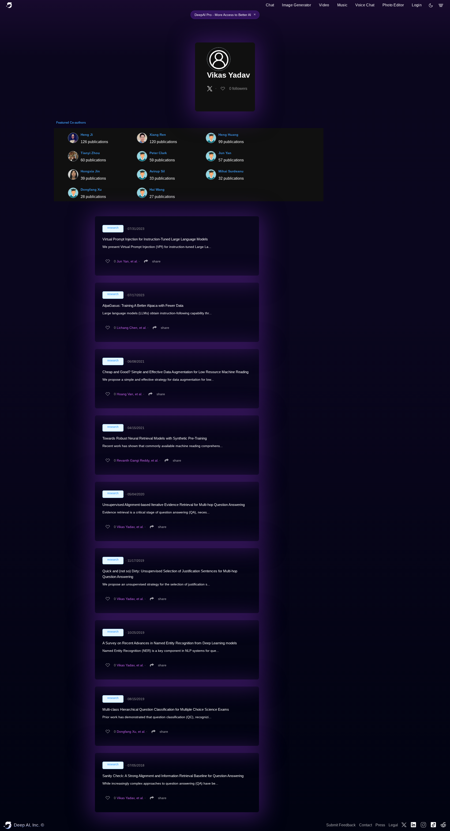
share (156, 261)
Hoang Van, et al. (129, 394)
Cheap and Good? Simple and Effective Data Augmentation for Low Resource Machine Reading (175, 372)
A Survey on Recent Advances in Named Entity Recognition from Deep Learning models (169, 643)
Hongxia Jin (90, 171)
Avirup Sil (157, 171)
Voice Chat (364, 5)
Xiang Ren (158, 135)
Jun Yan (224, 153)
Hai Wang (157, 189)
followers (238, 89)
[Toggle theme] (431, 5)
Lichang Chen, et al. (131, 328)
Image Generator (296, 5)
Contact (365, 825)
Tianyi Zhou (90, 153)
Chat (270, 5)
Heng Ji (87, 135)
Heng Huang (228, 135)
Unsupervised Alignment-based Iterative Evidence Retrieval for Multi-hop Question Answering (173, 505)
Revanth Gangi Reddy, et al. (137, 460)
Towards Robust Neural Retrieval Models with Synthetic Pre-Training (154, 438)
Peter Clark (158, 153)
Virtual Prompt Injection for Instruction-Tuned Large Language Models (155, 239)
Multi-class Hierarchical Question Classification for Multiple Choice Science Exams (165, 709)
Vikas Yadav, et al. (130, 527)
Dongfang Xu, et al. (131, 731)
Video (324, 5)
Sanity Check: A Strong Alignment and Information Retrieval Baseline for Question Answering (173, 776)
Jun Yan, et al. (127, 261)
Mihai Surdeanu (231, 171)
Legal (393, 825)
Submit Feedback (341, 825)
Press (380, 825)
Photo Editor (393, 5)
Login (417, 5)
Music (342, 5)
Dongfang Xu (91, 189)
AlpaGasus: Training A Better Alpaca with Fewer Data (142, 305)
